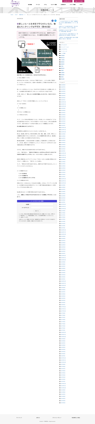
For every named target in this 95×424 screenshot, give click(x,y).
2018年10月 (63, 285)
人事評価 (62, 59)
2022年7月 (63, 189)
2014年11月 (63, 385)
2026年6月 (63, 89)
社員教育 (62, 72)
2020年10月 (63, 234)
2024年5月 (63, 142)
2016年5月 (63, 347)
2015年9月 (63, 364)
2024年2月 (63, 148)
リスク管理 (63, 53)
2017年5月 (63, 321)
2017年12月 (63, 306)
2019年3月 (63, 274)
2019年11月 (63, 257)
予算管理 (62, 55)
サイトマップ (19, 417)
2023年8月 (63, 161)
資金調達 (62, 79)
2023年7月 (63, 163)
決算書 (62, 70)
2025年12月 (63, 101)
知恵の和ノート (22, 14)
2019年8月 (63, 264)
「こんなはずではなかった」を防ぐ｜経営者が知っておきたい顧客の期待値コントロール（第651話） (68, 23)
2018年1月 (63, 304)
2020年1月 (63, 253)
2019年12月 (63, 255)
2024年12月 (63, 127)
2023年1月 (63, 176)
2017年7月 (63, 317)
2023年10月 (63, 157)
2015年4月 (63, 375)
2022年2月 (63, 200)
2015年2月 (63, 379)
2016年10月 (63, 336)
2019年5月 (63, 270)
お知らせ (38, 417)
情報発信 (62, 61)
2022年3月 (63, 197)
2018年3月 (63, 300)
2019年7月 (63, 266)
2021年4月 (63, 221)
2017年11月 (63, 308)
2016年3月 (63, 351)
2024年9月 (63, 133)
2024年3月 (63, 146)
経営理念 (62, 74)
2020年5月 (63, 244)
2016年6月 (63, 345)
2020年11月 (63, 232)
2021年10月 (63, 208)
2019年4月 (63, 272)
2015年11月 (63, 360)
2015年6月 (63, 370)
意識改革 (62, 64)
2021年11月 (63, 206)
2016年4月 (63, 349)
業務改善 (62, 68)
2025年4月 (63, 119)
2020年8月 (63, 238)
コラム (45, 4)
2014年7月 (63, 394)
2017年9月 (63, 313)
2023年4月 (63, 170)
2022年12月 (63, 178)
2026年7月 (63, 87)
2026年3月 (63, 95)
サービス (38, 4)
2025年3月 (63, 121)
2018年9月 (63, 287)
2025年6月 (63, 114)
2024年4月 (63, 144)
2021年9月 (63, 210)
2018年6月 (63, 293)
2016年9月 (63, 338)
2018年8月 (63, 289)
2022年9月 (63, 185)
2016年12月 (63, 332)
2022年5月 (63, 193)
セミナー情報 (54, 4)
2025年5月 (63, 116)
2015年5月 (63, 372)
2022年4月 (63, 195)
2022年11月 (63, 180)
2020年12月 (63, 229)
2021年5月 (63, 219)
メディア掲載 (72, 4)
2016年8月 (63, 340)
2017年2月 (63, 328)
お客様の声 (63, 4)
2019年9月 (63, 261)
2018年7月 (63, 291)
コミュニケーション (65, 47)
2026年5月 (63, 91)
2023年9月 (63, 159)
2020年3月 (63, 249)
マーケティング (64, 51)
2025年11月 (63, 104)
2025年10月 (63, 106)
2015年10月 (63, 362)
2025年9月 (63, 108)
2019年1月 (63, 279)
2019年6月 (63, 268)
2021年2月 (63, 225)
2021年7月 (63, 215)
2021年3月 (63, 223)
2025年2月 (63, 123)
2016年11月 (63, 334)
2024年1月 (63, 151)
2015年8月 (63, 366)
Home (12, 14)
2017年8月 (63, 315)
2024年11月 (63, 129)
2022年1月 (63, 202)
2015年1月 (63, 381)
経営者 (62, 76)
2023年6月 (63, 165)
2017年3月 (63, 326)
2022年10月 (63, 183)
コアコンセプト (64, 44)
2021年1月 (63, 227)
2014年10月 (63, 387)
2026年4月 (63, 93)
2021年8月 (63, 212)
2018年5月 (63, 296)
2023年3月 (63, 172)
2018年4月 (63, 298)
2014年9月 (63, 390)
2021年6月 (63, 217)
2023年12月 (63, 153)
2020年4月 (63, 247)
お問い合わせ (68, 1)
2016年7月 (63, 343)
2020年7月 (63, 240)
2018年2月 (63, 302)
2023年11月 (63, 155)
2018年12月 (63, 281)
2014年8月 (63, 392)
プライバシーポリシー (56, 417)
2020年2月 (63, 251)
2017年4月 (63, 323)
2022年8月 (63, 187)
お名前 (27, 204)
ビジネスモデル (64, 49)
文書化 (62, 66)
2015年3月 (63, 377)
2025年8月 (63, 110)
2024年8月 (63, 136)
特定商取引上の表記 (76, 417)
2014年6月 (63, 396)
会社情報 (30, 4)
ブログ (81, 4)
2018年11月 (63, 283)
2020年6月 (63, 242)
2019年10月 (63, 259)
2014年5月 (63, 398)
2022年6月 (63, 191)
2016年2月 (63, 353)
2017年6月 (63, 319)
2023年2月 (63, 174)
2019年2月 (63, 276)
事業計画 (62, 57)
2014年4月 (63, 400)
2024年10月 (63, 131)
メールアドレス (25, 207)
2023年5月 (63, 168)
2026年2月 (63, 97)
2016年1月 (63, 355)
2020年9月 (63, 236)
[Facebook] (53, 21)
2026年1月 (63, 99)
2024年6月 (63, 140)
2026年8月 (63, 84)
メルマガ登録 (79, 1)
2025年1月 (63, 125)
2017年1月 (63, 330)
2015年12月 (63, 358)
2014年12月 (63, 383)
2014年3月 (63, 402)
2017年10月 (63, 311)
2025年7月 (63, 112)
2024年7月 (63, 138)
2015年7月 (63, 368)
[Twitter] (55, 21)
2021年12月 (63, 204)
